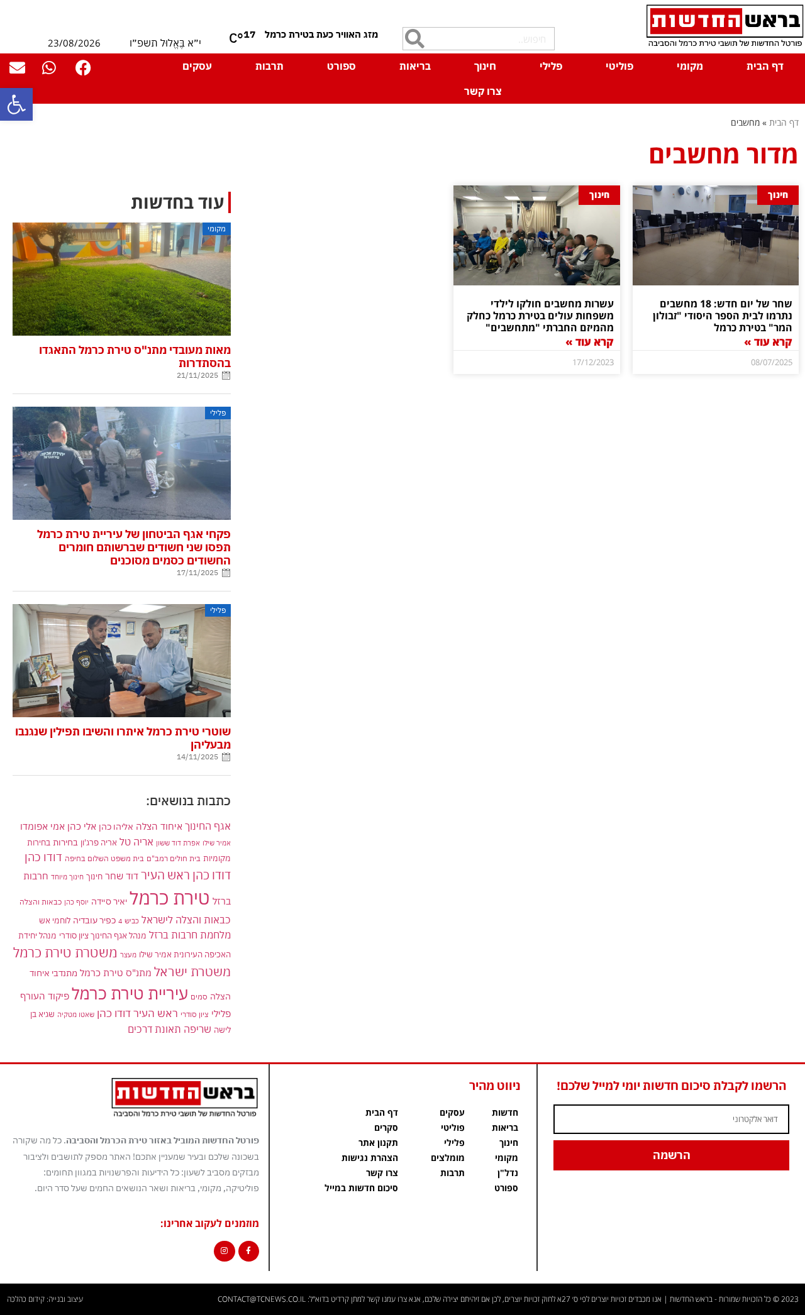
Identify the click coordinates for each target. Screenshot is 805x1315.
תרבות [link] (269, 66)
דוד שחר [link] (121, 875)
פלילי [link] (551, 66)
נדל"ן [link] (507, 1173)
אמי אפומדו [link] (42, 826)
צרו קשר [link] (483, 91)
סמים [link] (199, 996)
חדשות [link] (505, 1112)
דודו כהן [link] (43, 857)
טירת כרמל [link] (170, 898)
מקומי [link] (690, 66)
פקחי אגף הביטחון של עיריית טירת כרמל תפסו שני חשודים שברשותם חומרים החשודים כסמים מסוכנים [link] (134, 547)
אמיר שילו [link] (217, 842)
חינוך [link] (485, 66)
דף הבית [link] (765, 66)
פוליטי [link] (619, 66)
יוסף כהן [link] (76, 901)
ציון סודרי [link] (194, 1014)
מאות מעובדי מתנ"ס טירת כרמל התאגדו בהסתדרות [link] (135, 356)
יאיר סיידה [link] (109, 901)
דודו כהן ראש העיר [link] (186, 875)
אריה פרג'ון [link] (98, 842)
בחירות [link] (65, 842)
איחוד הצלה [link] (159, 826)
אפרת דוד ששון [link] (178, 843)
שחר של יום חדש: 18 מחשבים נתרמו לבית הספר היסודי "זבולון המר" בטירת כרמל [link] (722, 315)
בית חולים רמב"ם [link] (174, 858)
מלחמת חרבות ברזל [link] (190, 934)
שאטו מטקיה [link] (75, 1014)
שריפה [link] (197, 1028)
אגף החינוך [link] (208, 825)
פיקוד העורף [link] (44, 996)
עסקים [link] (197, 66)
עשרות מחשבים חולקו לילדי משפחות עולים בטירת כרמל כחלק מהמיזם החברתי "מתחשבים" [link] (540, 315)
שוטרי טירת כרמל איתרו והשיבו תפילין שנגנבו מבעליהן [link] (123, 738)
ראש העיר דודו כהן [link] (137, 1013)
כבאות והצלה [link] (40, 901)
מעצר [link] (128, 954)
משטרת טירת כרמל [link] (65, 952)
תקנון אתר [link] (378, 1142)
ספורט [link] (341, 66)
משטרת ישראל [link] (192, 971)
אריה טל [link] (136, 842)
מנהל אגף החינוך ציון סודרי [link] (103, 935)
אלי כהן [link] (81, 826)
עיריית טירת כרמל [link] (130, 993)
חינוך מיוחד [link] (67, 876)
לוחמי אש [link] (54, 920)
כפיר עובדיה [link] (94, 920)
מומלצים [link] (448, 1158)
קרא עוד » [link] (768, 341)
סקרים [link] (386, 1127)
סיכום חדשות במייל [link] (361, 1188)
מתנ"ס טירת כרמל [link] (116, 973)
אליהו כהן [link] (116, 826)
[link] (16, 104)
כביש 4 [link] (128, 920)
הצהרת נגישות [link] (369, 1158)
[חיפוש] (414, 39)
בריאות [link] (415, 66)
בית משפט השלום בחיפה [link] (104, 858)
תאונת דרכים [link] (154, 1029)
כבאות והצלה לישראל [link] (186, 919)
